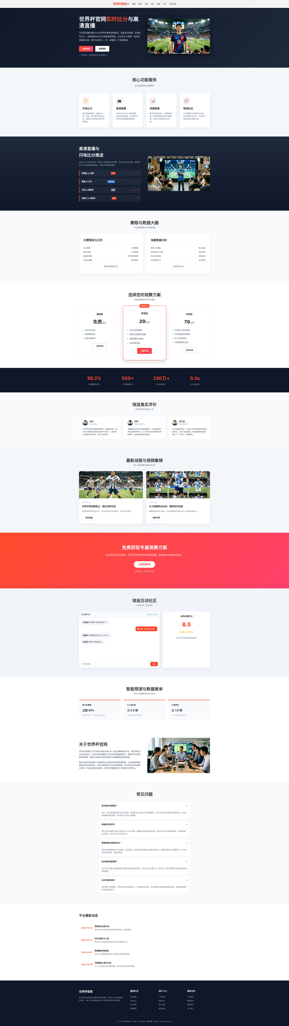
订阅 (146, 4)
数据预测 (133, 1008)
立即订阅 (144, 351)
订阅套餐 (162, 997)
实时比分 (133, 1001)
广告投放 (190, 997)
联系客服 (162, 1008)
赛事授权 (190, 1001)
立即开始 (99, 346)
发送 (154, 664)
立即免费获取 (144, 564)
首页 (127, 4)
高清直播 (133, 997)
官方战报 (133, 1004)
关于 (165, 4)
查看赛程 (102, 49)
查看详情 (156, 518)
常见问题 (172, 4)
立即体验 (86, 49)
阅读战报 (89, 518)
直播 (133, 4)
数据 (140, 4)
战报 (158, 4)
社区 (152, 4)
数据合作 (190, 1004)
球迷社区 (162, 1001)
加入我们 (190, 1008)
